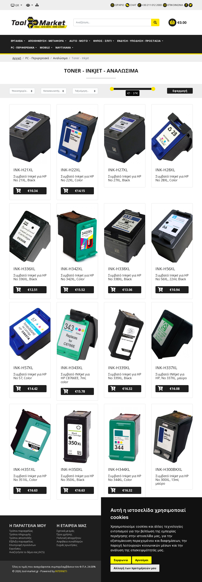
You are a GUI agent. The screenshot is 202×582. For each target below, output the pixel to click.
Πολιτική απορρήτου (69, 538)
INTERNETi (61, 571)
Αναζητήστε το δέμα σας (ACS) (26, 552)
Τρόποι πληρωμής (20, 534)
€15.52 (80, 290)
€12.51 (32, 290)
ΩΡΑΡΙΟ (119, 5)
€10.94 (175, 290)
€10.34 (32, 191)
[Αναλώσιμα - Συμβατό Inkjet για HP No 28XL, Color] (172, 135)
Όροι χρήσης (64, 534)
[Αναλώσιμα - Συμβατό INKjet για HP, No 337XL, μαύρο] (172, 333)
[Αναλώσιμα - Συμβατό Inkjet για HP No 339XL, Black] (124, 333)
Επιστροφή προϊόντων (22, 545)
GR (17, 5)
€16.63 (32, 490)
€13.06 (127, 290)
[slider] (112, 89)
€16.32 (127, 388)
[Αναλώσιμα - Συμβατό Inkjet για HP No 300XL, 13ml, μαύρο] (172, 435)
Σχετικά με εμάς (65, 531)
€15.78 (80, 391)
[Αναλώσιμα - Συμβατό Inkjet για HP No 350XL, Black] (77, 435)
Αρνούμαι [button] (141, 560)
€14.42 (32, 388)
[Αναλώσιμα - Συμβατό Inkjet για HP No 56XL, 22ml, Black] (172, 234)
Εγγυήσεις (15, 548)
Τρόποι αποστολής (20, 538)
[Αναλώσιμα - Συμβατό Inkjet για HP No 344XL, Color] (124, 435)
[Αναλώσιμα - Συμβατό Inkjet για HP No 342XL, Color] (77, 234)
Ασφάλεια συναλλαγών (70, 541)
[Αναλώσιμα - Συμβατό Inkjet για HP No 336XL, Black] (29, 234)
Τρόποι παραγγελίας (21, 531)
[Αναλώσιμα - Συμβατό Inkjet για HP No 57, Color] (29, 333)
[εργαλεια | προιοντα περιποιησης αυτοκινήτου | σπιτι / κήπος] (39, 22)
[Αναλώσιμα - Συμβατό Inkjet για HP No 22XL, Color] (77, 135)
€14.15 (80, 191)
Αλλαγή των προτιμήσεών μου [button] (135, 568)
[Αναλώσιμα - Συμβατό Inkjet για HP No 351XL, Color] (29, 435)
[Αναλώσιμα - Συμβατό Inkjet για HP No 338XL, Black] (124, 234)
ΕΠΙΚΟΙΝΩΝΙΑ (175, 5)
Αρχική (16, 58)
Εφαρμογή (180, 91)
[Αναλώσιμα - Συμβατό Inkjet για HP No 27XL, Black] (124, 135)
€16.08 (175, 388)
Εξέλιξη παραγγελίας (21, 541)
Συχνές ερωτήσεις (67, 545)
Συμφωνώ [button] (121, 560)
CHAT (132, 5)
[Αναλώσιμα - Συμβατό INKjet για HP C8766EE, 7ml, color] (77, 333)
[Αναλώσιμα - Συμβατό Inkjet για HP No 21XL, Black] (29, 135)
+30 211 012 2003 (151, 5)
